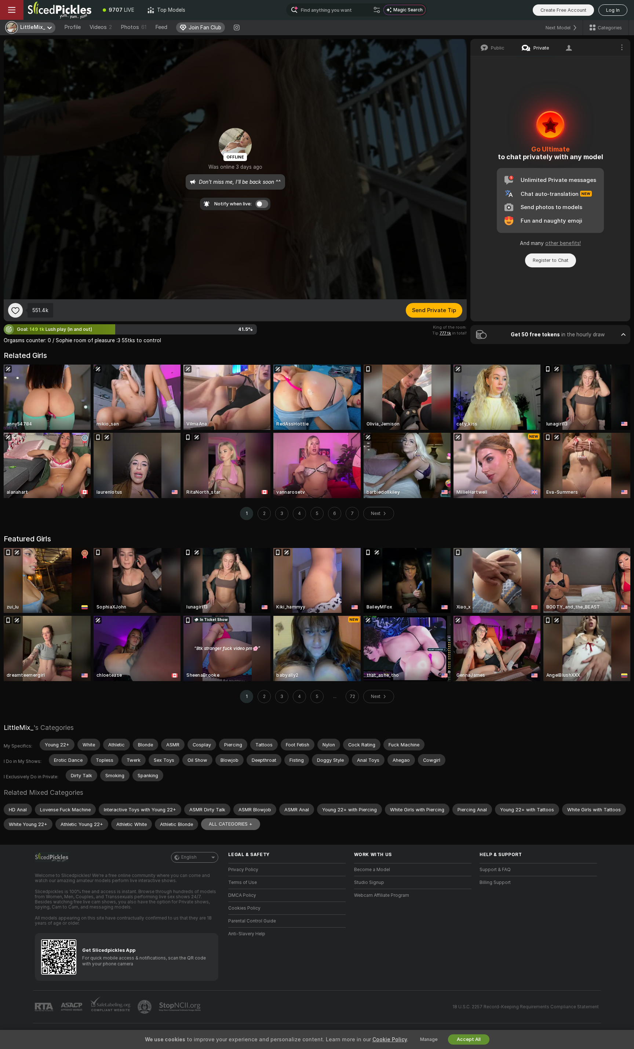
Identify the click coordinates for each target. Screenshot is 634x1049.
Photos (133, 27)
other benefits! (563, 243)
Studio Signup (369, 882)
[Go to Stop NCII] (180, 1006)
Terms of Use (242, 882)
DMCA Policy (242, 895)
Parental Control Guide (252, 921)
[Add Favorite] (15, 310)
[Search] (377, 10)
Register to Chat (550, 260)
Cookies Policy (244, 908)
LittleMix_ (18, 727)
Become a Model (372, 869)
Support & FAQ (495, 869)
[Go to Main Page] (59, 10)
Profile (72, 27)
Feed (161, 27)
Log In (613, 10)
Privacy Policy (243, 869)
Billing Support (495, 882)
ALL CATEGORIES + (230, 824)
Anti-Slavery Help (246, 933)
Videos (101, 27)
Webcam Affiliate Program (381, 895)
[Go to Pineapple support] (145, 1007)
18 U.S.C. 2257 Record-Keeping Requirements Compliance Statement (525, 1006)
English (189, 857)
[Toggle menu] (11, 10)
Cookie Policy (389, 1039)
